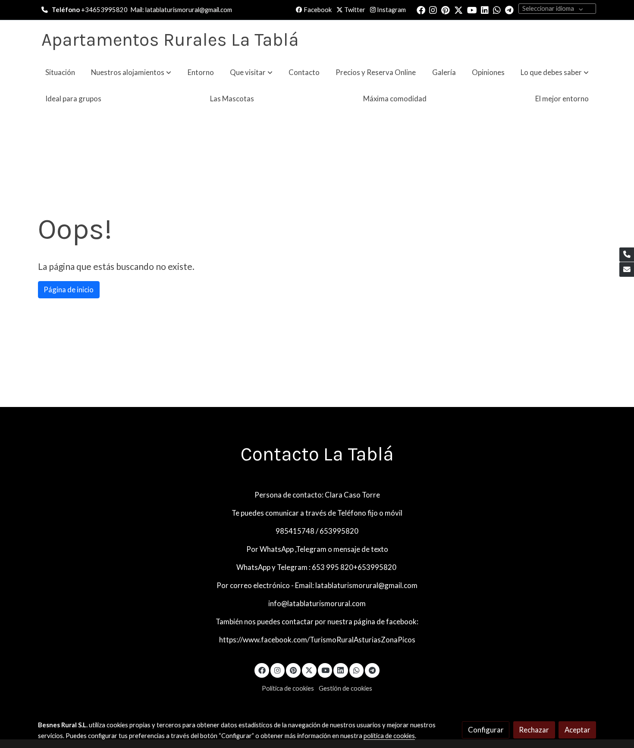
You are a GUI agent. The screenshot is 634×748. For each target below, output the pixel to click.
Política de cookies (288, 688)
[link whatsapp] (497, 9)
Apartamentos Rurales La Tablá (170, 39)
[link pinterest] (445, 9)
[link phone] (626, 254)
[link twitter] (458, 9)
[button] (131, 72)
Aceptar (577, 729)
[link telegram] (509, 9)
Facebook (317, 9)
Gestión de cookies (345, 688)
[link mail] (626, 269)
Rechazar (534, 729)
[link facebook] (421, 9)
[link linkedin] (485, 9)
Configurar (486, 729)
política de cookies (389, 735)
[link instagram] (433, 9)
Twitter (354, 9)
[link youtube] (472, 9)
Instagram (391, 9)
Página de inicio (69, 289)
